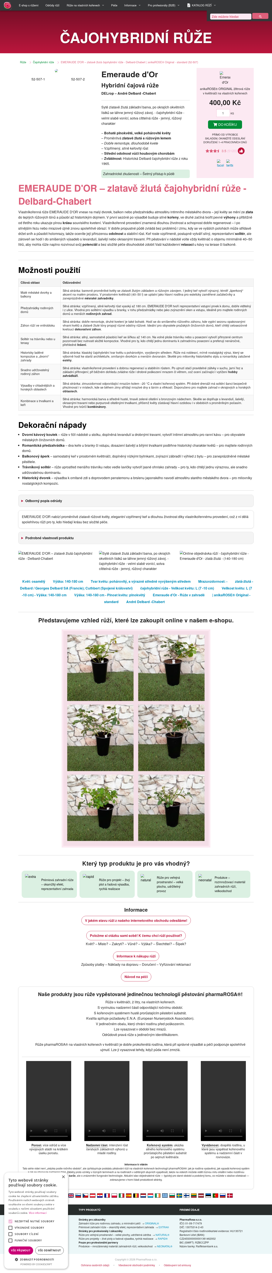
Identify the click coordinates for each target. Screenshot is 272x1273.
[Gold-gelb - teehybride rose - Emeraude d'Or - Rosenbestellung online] (92, 1195)
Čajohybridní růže (43, 62)
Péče (114, 5)
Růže (23, 62)
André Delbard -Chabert (145, 601)
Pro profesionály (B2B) (161, 5)
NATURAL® (162, 1235)
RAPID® (163, 1238)
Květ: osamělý (33, 581)
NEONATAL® (164, 1246)
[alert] (36, 1220)
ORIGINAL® (152, 1223)
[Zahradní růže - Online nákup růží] (260, 16)
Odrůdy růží (52, 5)
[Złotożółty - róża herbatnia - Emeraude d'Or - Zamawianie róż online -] (114, 1195)
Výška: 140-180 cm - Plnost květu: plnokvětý (109, 594)
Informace (130, 5)
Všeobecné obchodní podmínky (136, 1265)
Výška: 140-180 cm (68, 581)
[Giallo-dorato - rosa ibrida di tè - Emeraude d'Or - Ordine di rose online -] (121, 1195)
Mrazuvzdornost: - (212, 581)
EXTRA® (164, 1227)
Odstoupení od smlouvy (177, 1265)
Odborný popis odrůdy (43, 500)
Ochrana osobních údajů (95, 1265)
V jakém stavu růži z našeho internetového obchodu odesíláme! (136, 920)
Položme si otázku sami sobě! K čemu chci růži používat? (136, 935)
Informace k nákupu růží (136, 956)
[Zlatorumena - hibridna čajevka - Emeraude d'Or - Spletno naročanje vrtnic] (78, 1195)
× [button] (63, 1177)
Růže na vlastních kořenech (83, 5)
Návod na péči (136, 976)
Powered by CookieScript (36, 1264)
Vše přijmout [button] (20, 1250)
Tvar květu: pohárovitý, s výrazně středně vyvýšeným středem (141, 581)
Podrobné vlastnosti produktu (49, 537)
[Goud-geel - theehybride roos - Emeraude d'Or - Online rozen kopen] (143, 1195)
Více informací (38, 1213)
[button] (36, 1259)
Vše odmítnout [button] (49, 1250)
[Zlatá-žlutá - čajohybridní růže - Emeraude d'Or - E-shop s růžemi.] (85, 1195)
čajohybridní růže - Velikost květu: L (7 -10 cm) (177, 588)
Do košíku (227, 124)
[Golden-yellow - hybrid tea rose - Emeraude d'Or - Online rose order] (71, 1195)
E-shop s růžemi (28, 5)
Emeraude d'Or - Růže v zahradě (179, 594)
